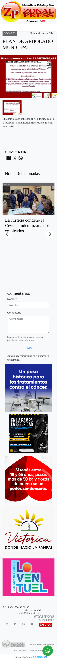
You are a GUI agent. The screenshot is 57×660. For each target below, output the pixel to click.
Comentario (14, 312)
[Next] (49, 234)
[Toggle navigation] (6, 27)
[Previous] (7, 234)
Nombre (12, 299)
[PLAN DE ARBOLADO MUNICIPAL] (12, 107)
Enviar (28, 348)
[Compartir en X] (14, 158)
